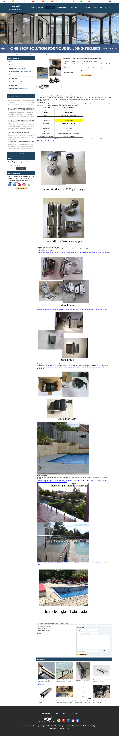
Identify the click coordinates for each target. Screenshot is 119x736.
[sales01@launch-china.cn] (40, 633)
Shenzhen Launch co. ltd (73, 726)
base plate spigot (64, 623)
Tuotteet (50, 7)
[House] (28, 185)
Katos (10, 75)
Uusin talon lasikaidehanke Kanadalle (18, 132)
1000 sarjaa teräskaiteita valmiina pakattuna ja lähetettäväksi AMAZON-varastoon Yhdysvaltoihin (21, 110)
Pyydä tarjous (62, 7)
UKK (56, 714)
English (7, 1)
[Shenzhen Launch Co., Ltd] (15, 10)
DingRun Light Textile (42, 726)
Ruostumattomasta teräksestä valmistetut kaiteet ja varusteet (21, 71)
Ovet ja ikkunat (13, 85)
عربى (83, 1)
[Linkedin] (14, 185)
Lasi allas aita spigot (57, 726)
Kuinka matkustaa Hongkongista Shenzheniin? (21, 99)
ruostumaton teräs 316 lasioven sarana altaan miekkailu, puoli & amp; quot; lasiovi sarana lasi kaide (72, 309)
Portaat (11, 64)
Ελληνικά (66, 1)
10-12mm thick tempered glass (49, 623)
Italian (75, 1)
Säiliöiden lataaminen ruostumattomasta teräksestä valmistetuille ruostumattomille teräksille (21, 142)
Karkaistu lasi (13, 78)
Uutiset (74, 7)
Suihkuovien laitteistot (15, 92)
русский (36, 1)
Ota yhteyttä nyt (21, 188)
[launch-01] (38, 633)
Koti (32, 7)
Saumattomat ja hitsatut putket (18, 88)
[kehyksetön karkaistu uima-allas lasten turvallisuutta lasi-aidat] (49, 70)
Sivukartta (73, 714)
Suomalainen (102, 1)
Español (45, 1)
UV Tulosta (31, 726)
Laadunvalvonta (100, 7)
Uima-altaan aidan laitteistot (17, 81)
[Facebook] (10, 185)
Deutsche (17, 1)
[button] (56, 51)
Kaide (19, 54)
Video (64, 714)
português (55, 1)
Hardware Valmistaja (89, 726)
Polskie (92, 1)
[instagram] (24, 185)
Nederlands (113, 1)
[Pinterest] (19, 185)
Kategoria (13, 54)
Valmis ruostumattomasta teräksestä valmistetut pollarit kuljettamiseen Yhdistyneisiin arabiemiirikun (21, 122)
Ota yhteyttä (85, 7)
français (26, 1)
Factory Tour (46, 714)
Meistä (40, 7)
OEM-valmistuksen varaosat (17, 68)
